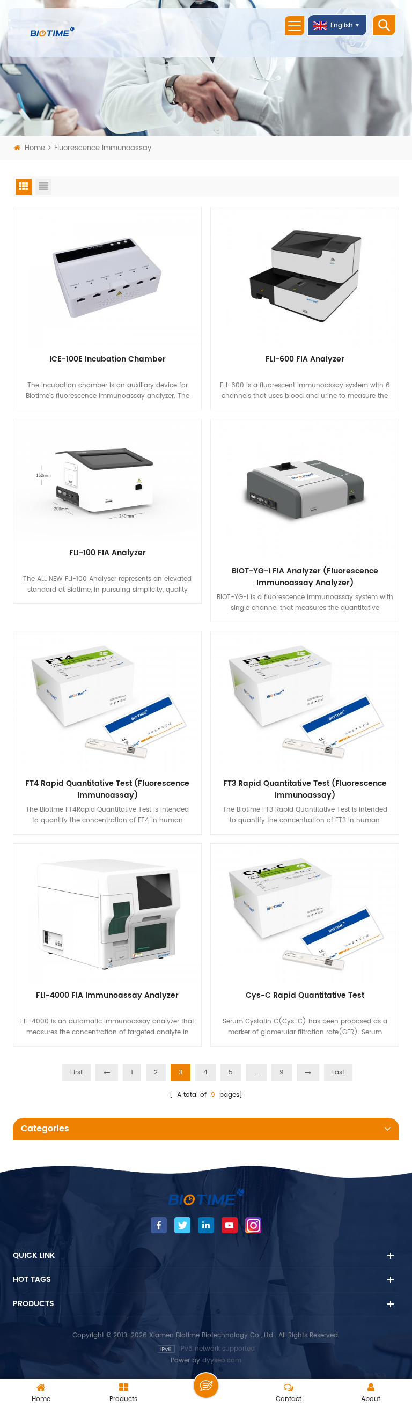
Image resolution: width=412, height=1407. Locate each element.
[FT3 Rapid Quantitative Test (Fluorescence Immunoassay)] (305, 701)
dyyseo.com (221, 1361)
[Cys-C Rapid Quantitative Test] (305, 914)
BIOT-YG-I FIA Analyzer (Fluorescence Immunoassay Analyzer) (305, 577)
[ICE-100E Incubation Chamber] (107, 277)
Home (35, 148)
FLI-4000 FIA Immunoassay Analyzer (107, 995)
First (76, 1072)
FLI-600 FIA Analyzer (305, 359)
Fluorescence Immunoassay (102, 148)
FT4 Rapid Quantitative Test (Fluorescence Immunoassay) (107, 789)
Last (338, 1072)
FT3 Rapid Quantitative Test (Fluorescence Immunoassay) (305, 789)
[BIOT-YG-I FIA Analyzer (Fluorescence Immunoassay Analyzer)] (305, 489)
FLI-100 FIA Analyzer (107, 553)
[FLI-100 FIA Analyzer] (107, 480)
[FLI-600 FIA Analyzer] (305, 277)
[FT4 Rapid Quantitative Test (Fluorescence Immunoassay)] (107, 701)
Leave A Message (206, 1385)
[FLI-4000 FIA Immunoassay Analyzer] (107, 914)
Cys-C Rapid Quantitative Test (305, 995)
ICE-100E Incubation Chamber (107, 359)
